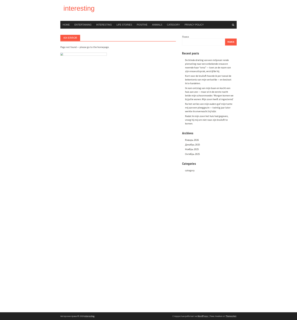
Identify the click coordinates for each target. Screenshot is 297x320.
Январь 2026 (192, 139)
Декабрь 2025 (192, 144)
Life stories (124, 24)
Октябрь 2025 (192, 154)
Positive (142, 24)
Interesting (104, 24)
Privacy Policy (194, 24)
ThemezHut (231, 316)
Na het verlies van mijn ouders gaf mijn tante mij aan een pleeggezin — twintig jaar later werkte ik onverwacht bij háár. (208, 107)
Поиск (185, 36)
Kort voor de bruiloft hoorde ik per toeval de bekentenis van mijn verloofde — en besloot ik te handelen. (208, 79)
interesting (79, 8)
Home (66, 24)
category (173, 24)
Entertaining (83, 24)
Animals (157, 24)
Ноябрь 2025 (192, 149)
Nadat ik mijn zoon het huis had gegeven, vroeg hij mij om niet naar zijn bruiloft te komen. (206, 120)
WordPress (203, 316)
